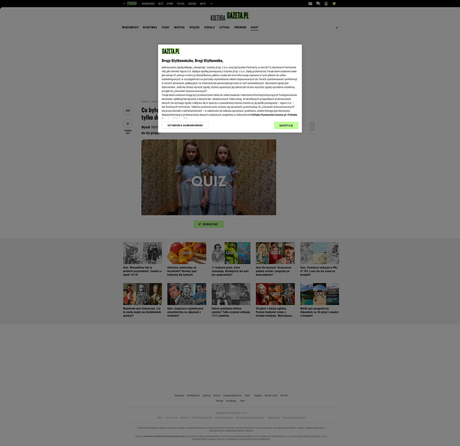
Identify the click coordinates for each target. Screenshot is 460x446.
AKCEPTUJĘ (286, 125)
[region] (230, 89)
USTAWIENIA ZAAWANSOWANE (185, 125)
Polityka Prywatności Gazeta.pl (268, 114)
